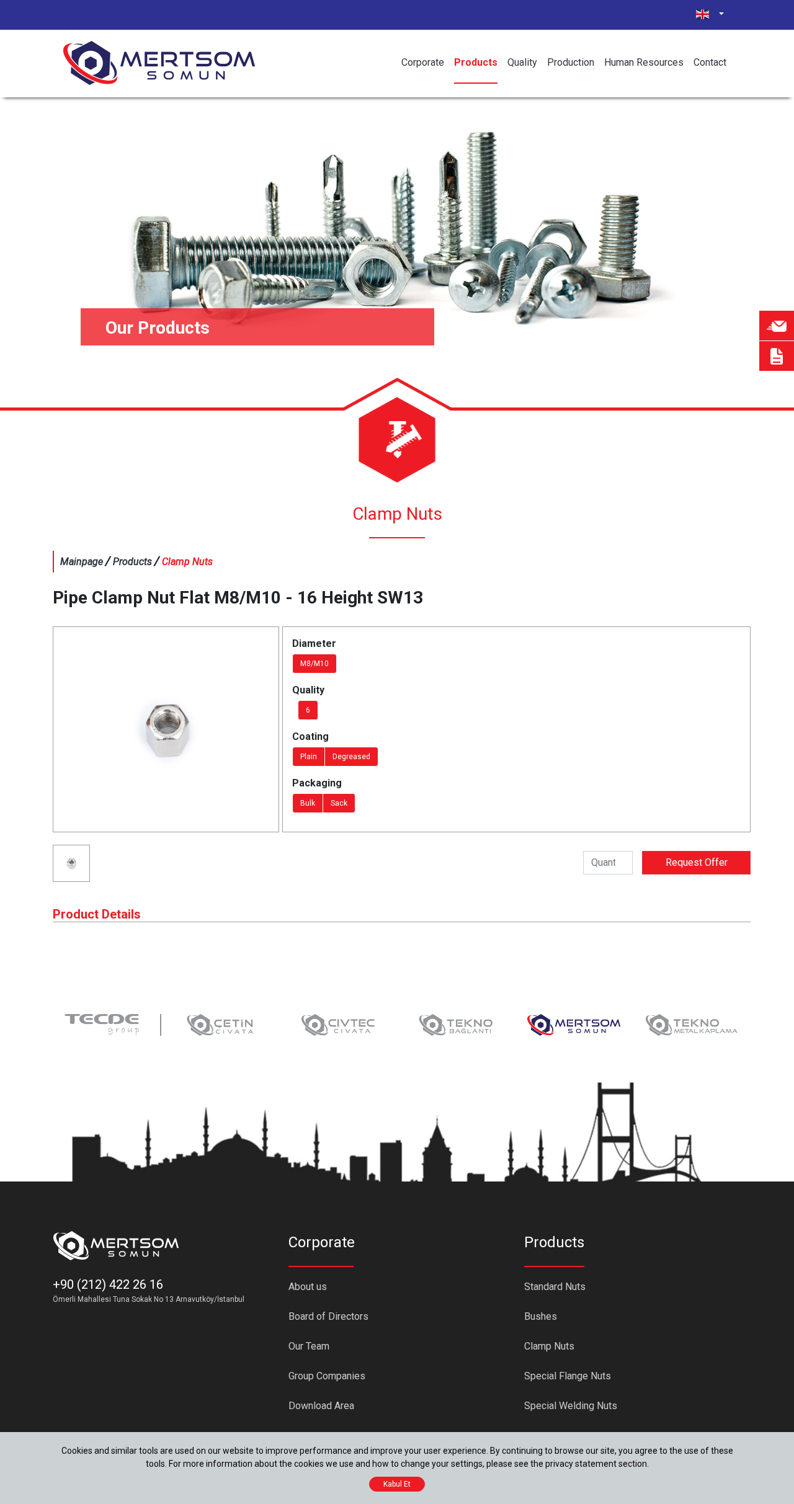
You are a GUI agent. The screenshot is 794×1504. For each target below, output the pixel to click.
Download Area (321, 1406)
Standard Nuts (555, 1287)
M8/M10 (314, 663)
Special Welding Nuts (570, 1406)
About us (307, 1287)
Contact (710, 62)
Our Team (308, 1346)
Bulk (307, 803)
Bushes (540, 1316)
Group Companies (326, 1376)
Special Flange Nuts (567, 1376)
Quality (522, 62)
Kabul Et (397, 1484)
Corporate (422, 62)
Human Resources (644, 62)
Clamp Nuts (549, 1346)
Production (570, 62)
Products (475, 62)
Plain (308, 756)
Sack (339, 803)
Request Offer (697, 862)
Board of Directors (328, 1316)
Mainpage (81, 561)
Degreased (351, 756)
